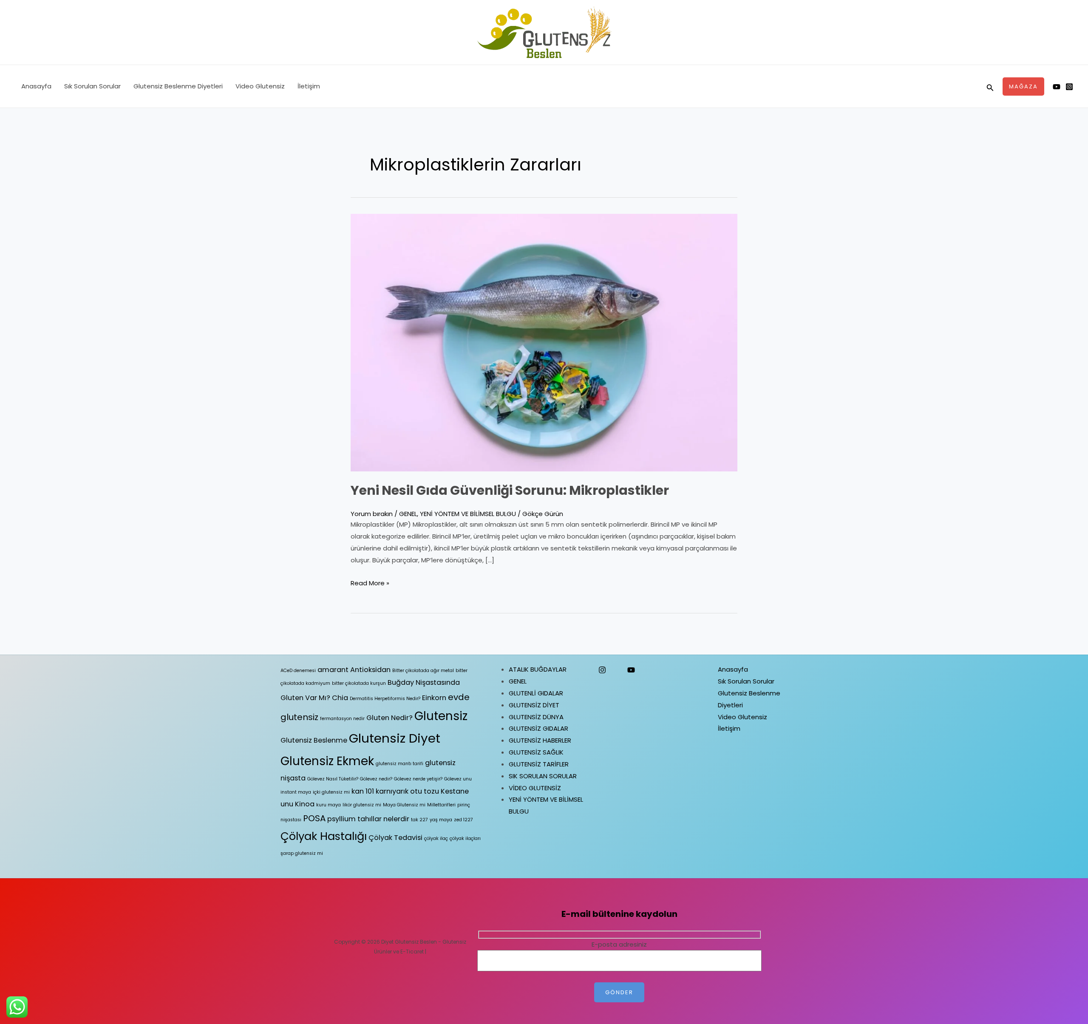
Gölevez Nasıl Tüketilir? (332, 779)
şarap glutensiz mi (301, 853)
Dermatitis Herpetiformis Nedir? (385, 698)
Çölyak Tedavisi (395, 837)
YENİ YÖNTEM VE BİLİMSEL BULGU (468, 513)
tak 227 (419, 820)
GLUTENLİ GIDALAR (536, 693)
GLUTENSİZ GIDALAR (538, 728)
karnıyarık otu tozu (407, 791)
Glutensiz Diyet (394, 738)
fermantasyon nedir (342, 718)
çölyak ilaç (436, 838)
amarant (332, 670)
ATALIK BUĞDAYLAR (538, 669)
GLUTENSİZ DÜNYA (536, 716)
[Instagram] (1069, 87)
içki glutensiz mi (331, 792)
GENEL (408, 513)
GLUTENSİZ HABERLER (540, 740)
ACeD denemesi (298, 670)
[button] (990, 86)
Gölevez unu (458, 779)
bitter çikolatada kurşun (359, 683)
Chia (340, 698)
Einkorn (434, 698)
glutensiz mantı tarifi (399, 763)
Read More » (370, 583)
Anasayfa (36, 86)
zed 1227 (463, 820)
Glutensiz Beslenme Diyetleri (178, 86)
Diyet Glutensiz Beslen (409, 941)
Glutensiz (441, 716)
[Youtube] (1056, 87)
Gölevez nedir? (376, 779)
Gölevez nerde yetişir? (418, 779)
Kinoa (304, 804)
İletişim (309, 86)
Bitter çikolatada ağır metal (423, 670)
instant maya (295, 792)
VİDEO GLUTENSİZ (535, 787)
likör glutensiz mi (362, 805)
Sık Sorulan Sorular (92, 86)
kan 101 (362, 791)
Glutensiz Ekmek (327, 761)
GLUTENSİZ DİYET (534, 705)
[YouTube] (631, 670)
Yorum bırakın (372, 513)
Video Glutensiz (260, 86)
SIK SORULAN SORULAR (543, 776)
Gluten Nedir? (389, 718)
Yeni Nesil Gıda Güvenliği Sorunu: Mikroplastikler (510, 490)
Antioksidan (370, 670)
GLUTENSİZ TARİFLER (539, 764)
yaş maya (441, 820)
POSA (314, 818)
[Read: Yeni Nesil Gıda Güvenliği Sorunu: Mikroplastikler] (544, 342)
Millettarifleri (441, 805)
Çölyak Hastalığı (323, 836)
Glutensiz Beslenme (313, 740)
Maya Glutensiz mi (404, 805)
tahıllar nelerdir (383, 819)
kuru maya (328, 805)
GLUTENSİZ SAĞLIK (536, 752)
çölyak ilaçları (465, 838)
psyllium (341, 819)
